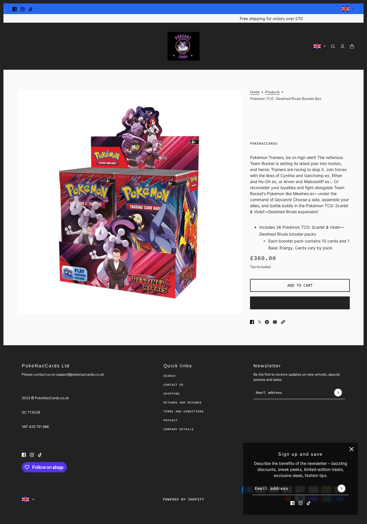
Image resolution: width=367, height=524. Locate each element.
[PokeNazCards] (183, 46)
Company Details (178, 429)
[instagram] (22, 8)
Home (254, 92)
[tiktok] (30, 8)
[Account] (342, 46)
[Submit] (341, 488)
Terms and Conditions (183, 411)
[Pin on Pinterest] (267, 321)
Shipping (171, 393)
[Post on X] (259, 321)
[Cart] (352, 46)
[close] (351, 449)
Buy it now (299, 302)
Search (169, 376)
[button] (283, 321)
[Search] (333, 46)
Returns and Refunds (182, 402)
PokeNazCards (264, 143)
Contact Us (173, 385)
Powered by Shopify (183, 499)
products (272, 92)
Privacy (170, 420)
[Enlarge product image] (129, 202)
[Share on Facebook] (252, 321)
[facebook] (14, 8)
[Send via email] (275, 321)
